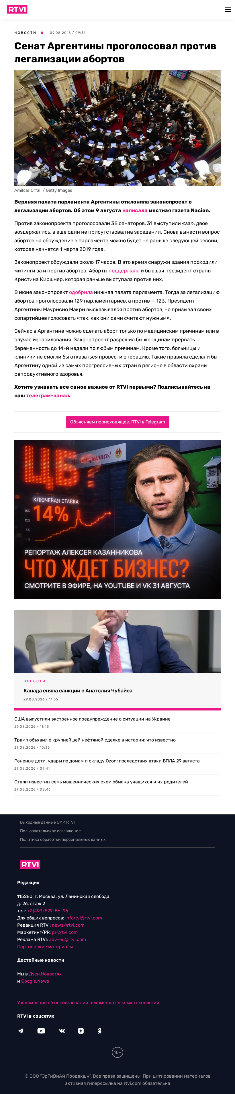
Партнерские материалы (45, 946)
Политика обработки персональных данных (63, 839)
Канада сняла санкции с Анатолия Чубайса (77, 691)
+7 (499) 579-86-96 (47, 910)
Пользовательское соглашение (50, 830)
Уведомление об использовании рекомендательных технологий (88, 1002)
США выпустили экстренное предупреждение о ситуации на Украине (92, 719)
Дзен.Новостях (45, 974)
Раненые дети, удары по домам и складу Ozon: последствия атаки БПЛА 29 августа (107, 761)
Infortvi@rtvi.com (83, 918)
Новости (25, 33)
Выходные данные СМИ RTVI (47, 822)
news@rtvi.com (68, 925)
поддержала (124, 271)
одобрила (81, 292)
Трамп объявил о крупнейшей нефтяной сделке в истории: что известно (95, 740)
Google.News (35, 981)
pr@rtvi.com (65, 932)
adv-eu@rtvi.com (67, 939)
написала (135, 210)
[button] (228, 9)
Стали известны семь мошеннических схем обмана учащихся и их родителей (101, 782)
